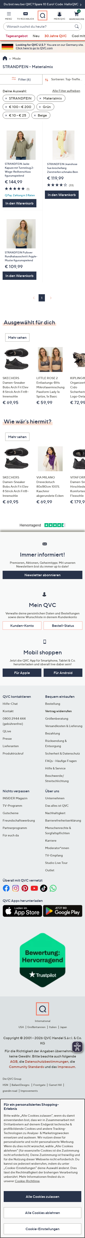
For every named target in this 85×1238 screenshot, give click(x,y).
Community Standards (26, 1066)
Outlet (49, 870)
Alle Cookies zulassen (42, 1196)
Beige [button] (42, 115)
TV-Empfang (54, 855)
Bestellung (52, 703)
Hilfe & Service (55, 768)
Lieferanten (11, 746)
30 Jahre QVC (55, 36)
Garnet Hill (55, 1085)
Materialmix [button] (52, 98)
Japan (63, 1027)
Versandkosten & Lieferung (63, 726)
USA (21, 1027)
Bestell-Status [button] (63, 625)
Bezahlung (52, 733)
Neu (36, 36)
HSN (5, 1085)
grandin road (10, 1090)
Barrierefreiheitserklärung (63, 820)
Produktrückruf (13, 753)
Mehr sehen (17, 337)
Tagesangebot (17, 36)
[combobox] (38, 26)
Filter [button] (24, 79)
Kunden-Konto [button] (22, 625)
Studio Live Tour (56, 863)
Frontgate (39, 1085)
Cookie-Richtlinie (27, 1181)
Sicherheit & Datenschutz (62, 753)
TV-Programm (12, 805)
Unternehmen (55, 798)
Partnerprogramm (15, 828)
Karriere (50, 840)
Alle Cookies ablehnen (42, 1212)
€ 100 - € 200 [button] (19, 107)
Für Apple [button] (22, 673)
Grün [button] (46, 107)
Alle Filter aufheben (66, 91)
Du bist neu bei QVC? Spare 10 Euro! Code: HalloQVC (41, 4)
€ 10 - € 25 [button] (17, 115)
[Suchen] (77, 26)
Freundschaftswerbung (19, 820)
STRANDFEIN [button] (20, 98)
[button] (8, 16)
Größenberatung (56, 718)
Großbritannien (36, 1027)
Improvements (29, 1090)
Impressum (66, 1066)
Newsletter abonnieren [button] (42, 575)
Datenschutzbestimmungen (46, 1061)
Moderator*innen (57, 848)
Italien (53, 1027)
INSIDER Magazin (15, 798)
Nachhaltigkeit (55, 813)
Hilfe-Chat (10, 703)
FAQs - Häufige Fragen (61, 761)
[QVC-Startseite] (5, 58)
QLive (7, 731)
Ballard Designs (21, 1085)
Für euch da (11, 835)
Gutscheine (11, 813)
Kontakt (8, 711)
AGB (14, 1061)
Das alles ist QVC (57, 805)
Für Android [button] (63, 673)
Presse (7, 738)
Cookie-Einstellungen (43, 1229)
